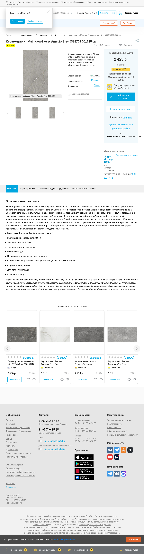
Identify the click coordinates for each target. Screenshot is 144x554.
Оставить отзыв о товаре (84, 188)
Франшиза (11, 487)
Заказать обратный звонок (120, 420)
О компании (11, 442)
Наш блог (10, 483)
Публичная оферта (14, 465)
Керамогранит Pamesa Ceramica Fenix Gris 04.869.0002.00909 (51, 362)
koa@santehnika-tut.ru (54, 449)
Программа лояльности (119, 2)
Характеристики (27, 188)
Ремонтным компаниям (17, 457)
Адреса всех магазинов (127, 155)
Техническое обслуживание (73, 2)
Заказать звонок (107, 13)
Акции (129, 23)
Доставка (30, 2)
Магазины (102, 2)
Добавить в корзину (123, 97)
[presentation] (7, 113)
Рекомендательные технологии (20, 476)
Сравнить (128, 45)
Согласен (133, 539)
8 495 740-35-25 (87, 13)
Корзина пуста (131, 13)
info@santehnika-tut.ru (54, 441)
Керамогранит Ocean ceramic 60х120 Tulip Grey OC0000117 (20, 362)
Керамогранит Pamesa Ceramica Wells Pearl (118, 362)
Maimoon (95, 80)
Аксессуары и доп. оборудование (53, 188)
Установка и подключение (47, 2)
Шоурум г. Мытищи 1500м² (109, 159)
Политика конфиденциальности (21, 472)
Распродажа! (109, 23)
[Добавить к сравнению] (34, 379)
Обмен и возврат (14, 468)
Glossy (97, 85)
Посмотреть (14, 380)
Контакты (91, 2)
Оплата (21, 2)
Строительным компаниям (18, 453)
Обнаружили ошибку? (117, 431)
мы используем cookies (64, 539)
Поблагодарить (114, 424)
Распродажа (12, 435)
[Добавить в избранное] (28, 379)
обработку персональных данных (95, 524)
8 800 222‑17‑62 (49, 421)
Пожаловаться (114, 427)
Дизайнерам (12, 449)
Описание (11, 188)
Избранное (104, 45)
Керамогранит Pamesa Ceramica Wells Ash (85, 362)
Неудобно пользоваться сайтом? (122, 435)
